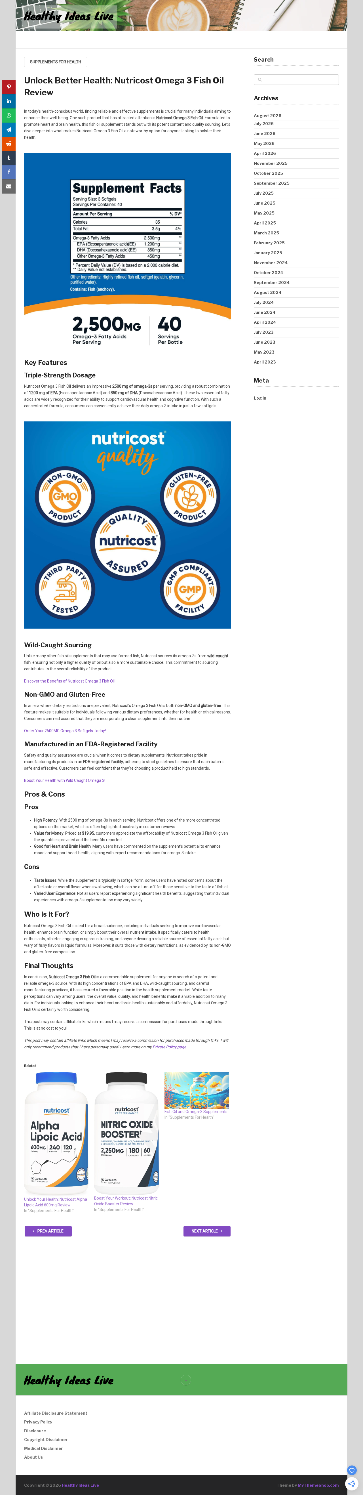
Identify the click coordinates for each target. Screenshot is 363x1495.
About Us (33, 1457)
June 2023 (264, 342)
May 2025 (264, 213)
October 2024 (268, 272)
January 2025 (268, 252)
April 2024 (265, 322)
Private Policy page (169, 1047)
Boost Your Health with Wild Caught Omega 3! (64, 780)
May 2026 (264, 143)
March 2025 (266, 232)
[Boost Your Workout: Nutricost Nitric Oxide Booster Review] (126, 1133)
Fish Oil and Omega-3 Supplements (195, 1111)
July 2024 (264, 302)
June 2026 (264, 133)
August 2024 (268, 292)
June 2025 (264, 203)
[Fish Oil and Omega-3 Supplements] (196, 1090)
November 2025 (271, 163)
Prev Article (50, 1231)
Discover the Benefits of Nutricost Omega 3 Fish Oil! (69, 681)
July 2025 (264, 193)
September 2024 (272, 282)
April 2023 (265, 362)
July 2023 (264, 332)
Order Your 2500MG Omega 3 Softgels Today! (65, 730)
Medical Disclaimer (43, 1448)
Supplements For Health (55, 62)
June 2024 (265, 312)
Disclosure (35, 1430)
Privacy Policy (38, 1422)
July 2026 (264, 123)
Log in (260, 398)
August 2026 (267, 115)
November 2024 (271, 262)
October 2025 (268, 173)
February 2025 (269, 242)
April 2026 (265, 153)
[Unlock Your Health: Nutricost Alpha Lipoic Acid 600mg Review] (56, 1134)
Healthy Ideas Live (68, 15)
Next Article (205, 1231)
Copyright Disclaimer (46, 1439)
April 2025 (265, 223)
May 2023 (264, 352)
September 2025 (272, 183)
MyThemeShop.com (318, 1485)
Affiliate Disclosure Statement (55, 1413)
